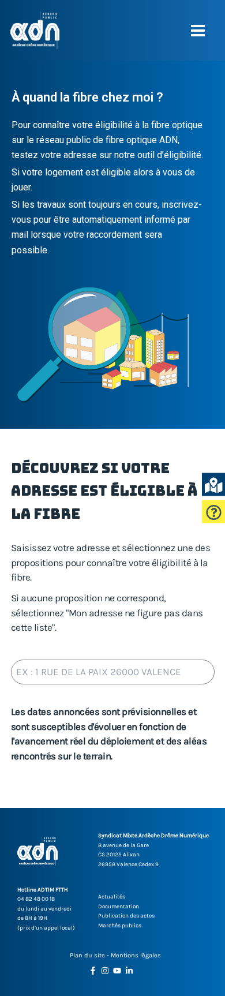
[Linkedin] (129, 971)
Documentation (118, 906)
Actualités (111, 896)
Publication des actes (126, 915)
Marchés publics (119, 925)
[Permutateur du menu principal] (198, 30)
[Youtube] (117, 971)
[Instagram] (105, 971)
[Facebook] (93, 971)
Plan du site (87, 955)
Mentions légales (136, 955)
